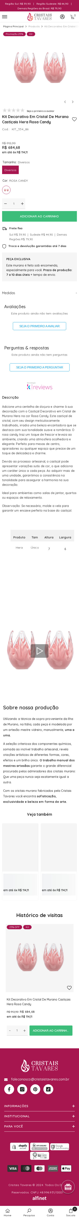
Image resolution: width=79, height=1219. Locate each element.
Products (34, 26)
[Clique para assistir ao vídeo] (39, 651)
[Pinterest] (35, 1089)
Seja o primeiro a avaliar (39, 326)
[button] (65, 102)
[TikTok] (48, 1089)
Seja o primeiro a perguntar (39, 367)
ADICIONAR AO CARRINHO (39, 216)
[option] (39, 68)
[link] (20, 878)
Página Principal (13, 26)
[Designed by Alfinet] (39, 1198)
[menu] (4, 16)
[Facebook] (9, 1089)
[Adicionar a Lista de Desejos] (74, 119)
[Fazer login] (62, 16)
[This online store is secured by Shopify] (19, 1147)
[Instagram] (22, 1089)
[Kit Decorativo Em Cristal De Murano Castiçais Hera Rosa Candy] (40, 958)
